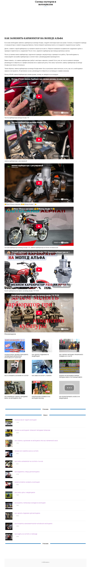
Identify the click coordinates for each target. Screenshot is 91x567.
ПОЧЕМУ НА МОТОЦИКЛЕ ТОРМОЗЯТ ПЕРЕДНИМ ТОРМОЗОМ (32, 430)
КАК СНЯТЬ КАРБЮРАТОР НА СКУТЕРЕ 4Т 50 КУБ (29, 461)
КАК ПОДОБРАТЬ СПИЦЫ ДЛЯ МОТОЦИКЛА (27, 472)
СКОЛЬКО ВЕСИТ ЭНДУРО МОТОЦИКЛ (26, 420)
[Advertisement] (45, 22)
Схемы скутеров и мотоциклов (45, 3)
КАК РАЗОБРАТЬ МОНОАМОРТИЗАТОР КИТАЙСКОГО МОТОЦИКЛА (33, 523)
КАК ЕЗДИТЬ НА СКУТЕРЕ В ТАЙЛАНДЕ (26, 534)
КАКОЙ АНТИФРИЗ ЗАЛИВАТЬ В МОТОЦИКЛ (27, 482)
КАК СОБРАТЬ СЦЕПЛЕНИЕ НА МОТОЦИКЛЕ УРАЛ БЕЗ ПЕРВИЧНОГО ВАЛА (36, 440)
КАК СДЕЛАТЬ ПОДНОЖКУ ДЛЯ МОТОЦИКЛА (27, 513)
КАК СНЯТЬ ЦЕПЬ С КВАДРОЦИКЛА (25, 492)
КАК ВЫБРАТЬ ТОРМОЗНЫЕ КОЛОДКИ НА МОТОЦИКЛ (30, 503)
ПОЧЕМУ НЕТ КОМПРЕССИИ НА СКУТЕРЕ (26, 451)
